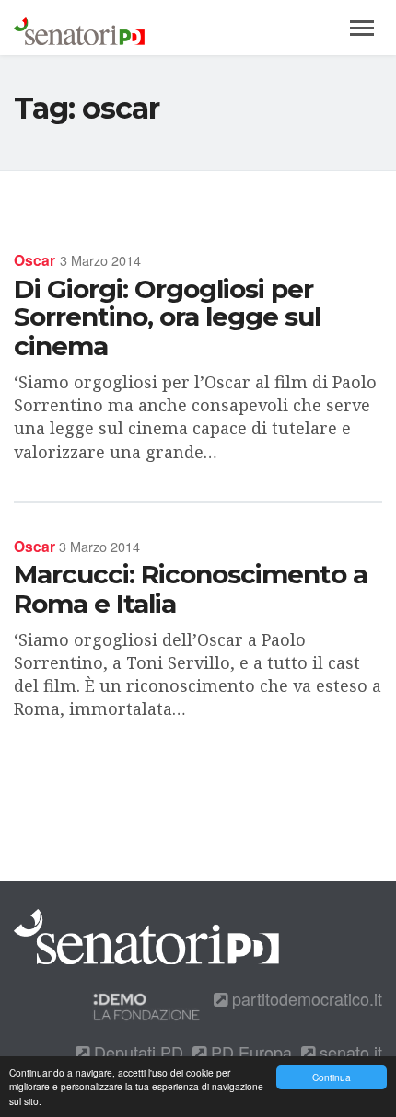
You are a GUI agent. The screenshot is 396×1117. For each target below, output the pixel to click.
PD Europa (249, 1052)
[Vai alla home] (79, 27)
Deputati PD (136, 1052)
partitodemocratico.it (304, 998)
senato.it (348, 1052)
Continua (331, 1077)
